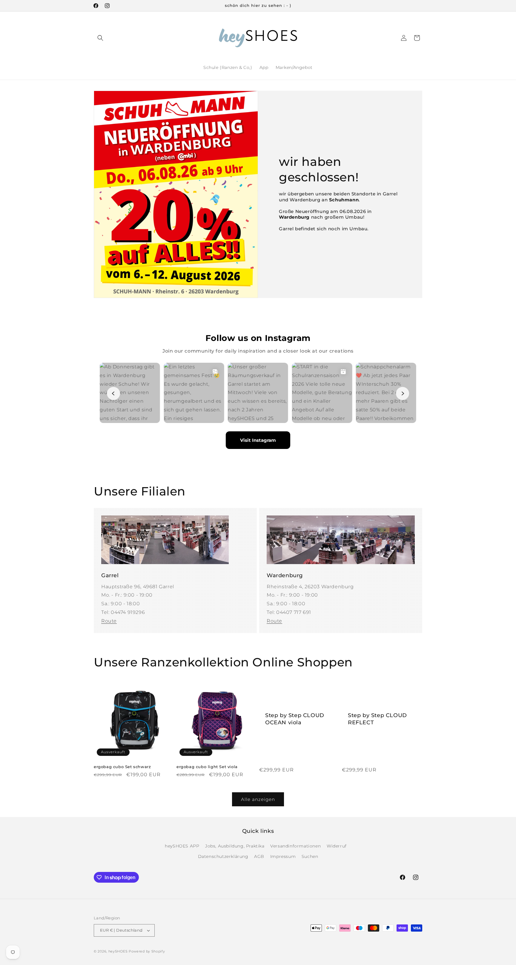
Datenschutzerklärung (223, 856)
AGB (259, 856)
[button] (100, 37)
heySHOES (118, 951)
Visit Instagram (258, 440)
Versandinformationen (295, 846)
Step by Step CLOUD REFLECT (377, 718)
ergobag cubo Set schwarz (122, 766)
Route (109, 621)
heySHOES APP (182, 846)
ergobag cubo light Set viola (207, 766)
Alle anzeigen (258, 799)
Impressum (283, 856)
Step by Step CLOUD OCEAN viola (294, 718)
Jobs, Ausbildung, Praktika (235, 846)
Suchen (310, 856)
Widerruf (337, 846)
